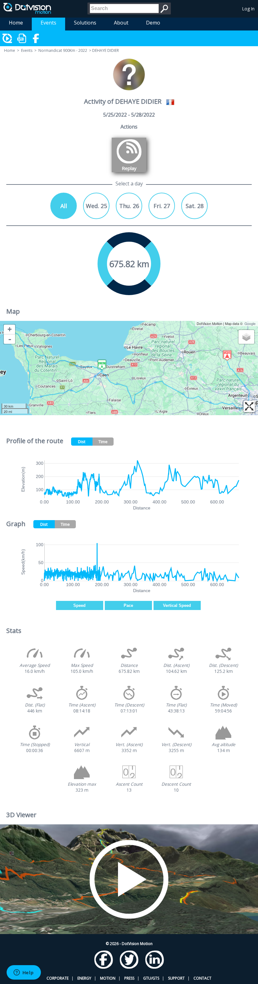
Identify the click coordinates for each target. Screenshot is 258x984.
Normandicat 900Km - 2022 (62, 50)
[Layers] (246, 337)
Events (48, 22)
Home (16, 22)
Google (249, 323)
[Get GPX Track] (22, 38)
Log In (248, 9)
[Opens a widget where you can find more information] (23, 973)
